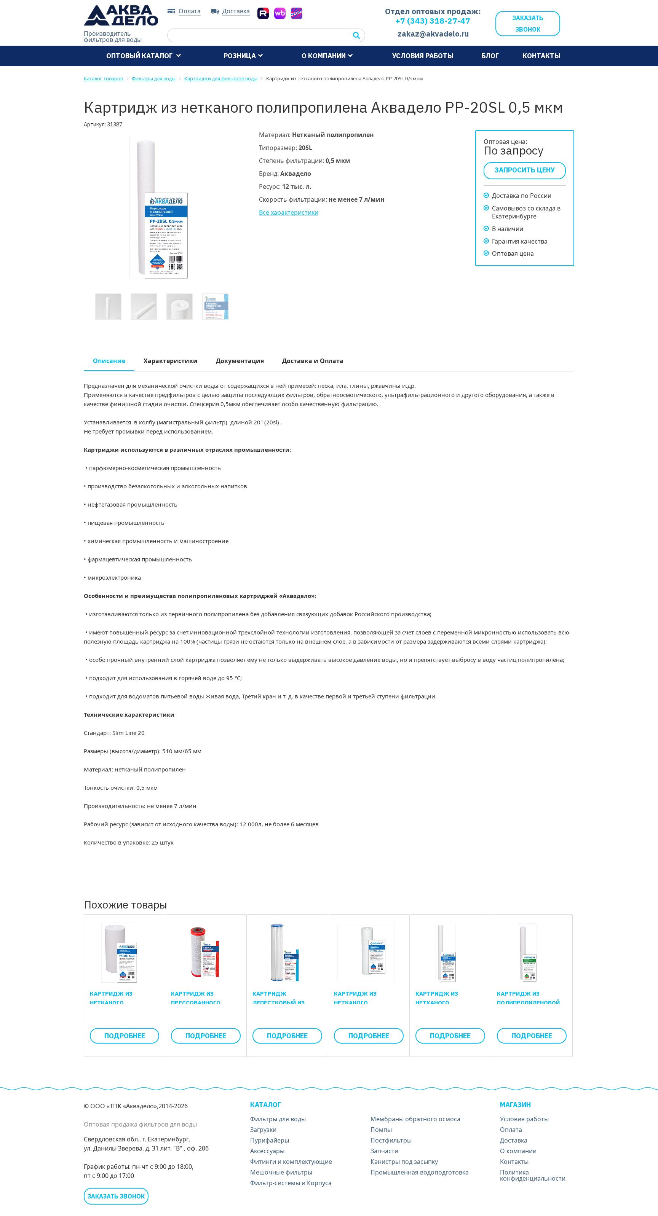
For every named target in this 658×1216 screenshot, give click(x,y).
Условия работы (423, 55)
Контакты (541, 55)
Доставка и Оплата (312, 361)
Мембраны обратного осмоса (415, 1119)
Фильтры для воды (278, 1119)
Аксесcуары (267, 1151)
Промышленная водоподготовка (420, 1172)
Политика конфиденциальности (532, 1175)
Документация (240, 361)
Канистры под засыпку (404, 1161)
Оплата (190, 11)
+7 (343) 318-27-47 (433, 20)
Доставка (236, 11)
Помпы (381, 1129)
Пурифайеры (269, 1140)
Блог (490, 55)
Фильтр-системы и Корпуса (291, 1183)
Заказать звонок (528, 23)
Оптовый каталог (140, 55)
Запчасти (384, 1151)
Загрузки (263, 1129)
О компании (324, 55)
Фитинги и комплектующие (291, 1161)
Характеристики (171, 361)
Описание (109, 361)
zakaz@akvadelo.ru (433, 34)
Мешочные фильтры (281, 1172)
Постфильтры (391, 1140)
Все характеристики (288, 212)
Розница (240, 55)
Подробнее (124, 1035)
